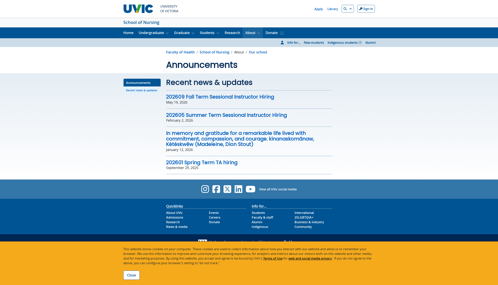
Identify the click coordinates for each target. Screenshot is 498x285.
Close (131, 275)
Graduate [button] (182, 32)
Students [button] (207, 32)
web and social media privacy (310, 258)
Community (303, 227)
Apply (318, 9)
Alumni (370, 42)
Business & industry (309, 222)
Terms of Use (273, 258)
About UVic (174, 213)
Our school (258, 52)
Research (232, 32)
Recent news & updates (141, 90)
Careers (214, 217)
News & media (177, 227)
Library (332, 9)
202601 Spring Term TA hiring (202, 162)
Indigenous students (343, 42)
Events (214, 213)
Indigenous (260, 227)
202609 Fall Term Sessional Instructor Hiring (220, 96)
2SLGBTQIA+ (304, 217)
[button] (348, 9)
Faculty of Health (180, 52)
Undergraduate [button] (151, 32)
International (304, 213)
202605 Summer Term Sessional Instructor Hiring (226, 115)
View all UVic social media (278, 189)
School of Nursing (141, 22)
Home (128, 32)
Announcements (138, 83)
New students (314, 42)
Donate (272, 32)
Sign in (367, 9)
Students (258, 213)
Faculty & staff (262, 217)
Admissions (174, 217)
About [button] (250, 32)
